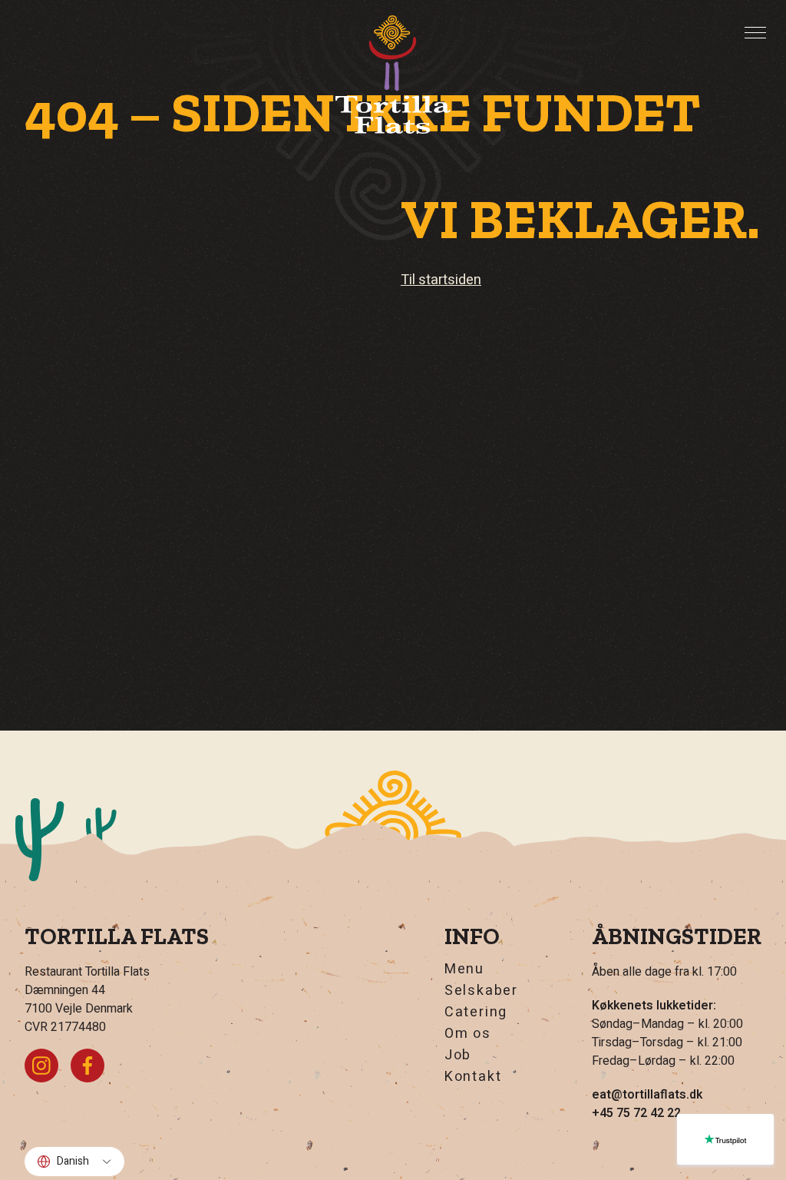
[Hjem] (393, 74)
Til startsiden (441, 280)
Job (457, 1055)
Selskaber (481, 991)
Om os (467, 1034)
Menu (464, 969)
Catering (475, 1012)
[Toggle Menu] (755, 33)
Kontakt (473, 1077)
